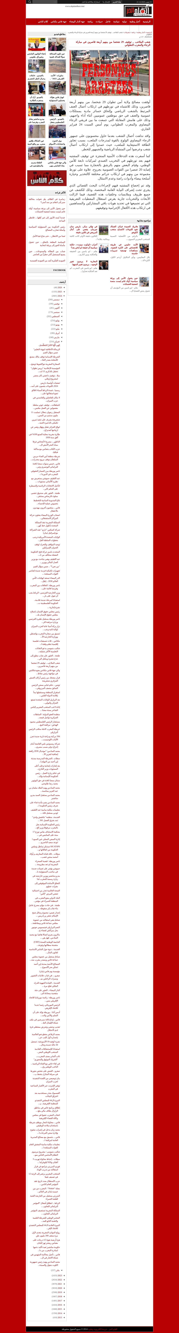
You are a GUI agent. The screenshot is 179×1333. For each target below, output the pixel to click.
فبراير (56, 341)
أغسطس (55, 316)
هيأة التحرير (117, 2)
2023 (59, 1275)
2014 (59, 1313)
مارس (56, 337)
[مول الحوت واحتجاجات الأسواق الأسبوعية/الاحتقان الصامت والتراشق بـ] (57, 131)
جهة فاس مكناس (59, 21)
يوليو (57, 320)
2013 (59, 1317)
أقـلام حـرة (145, 28)
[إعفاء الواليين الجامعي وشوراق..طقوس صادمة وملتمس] (37, 44)
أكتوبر (56, 308)
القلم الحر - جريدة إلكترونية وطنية (102, 1329)
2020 (59, 1288)
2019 (59, 1292)
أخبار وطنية (135, 21)
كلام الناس (43, 21)
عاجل (108, 21)
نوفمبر (56, 304)
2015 (59, 1309)
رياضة (90, 21)
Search (30, 2)
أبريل (57, 333)
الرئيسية (146, 21)
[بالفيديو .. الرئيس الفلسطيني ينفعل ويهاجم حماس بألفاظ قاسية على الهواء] (57, 110)
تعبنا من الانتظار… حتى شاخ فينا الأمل (48, 236)
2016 (59, 1305)
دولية (124, 21)
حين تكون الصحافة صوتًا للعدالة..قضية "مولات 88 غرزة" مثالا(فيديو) (57, 56)
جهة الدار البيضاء (77, 21)
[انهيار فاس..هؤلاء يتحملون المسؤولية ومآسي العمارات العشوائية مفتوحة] (57, 88)
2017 (59, 1301)
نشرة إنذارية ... (53, 607)
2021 (59, 1284)
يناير (57, 1270)
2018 (59, 1296)
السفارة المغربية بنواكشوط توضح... (45, 364)
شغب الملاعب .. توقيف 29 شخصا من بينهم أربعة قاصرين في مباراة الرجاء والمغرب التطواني (113, 43)
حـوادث (99, 21)
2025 (59, 292)
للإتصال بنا (106, 2)
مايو (57, 329)
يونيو (57, 325)
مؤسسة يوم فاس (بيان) (49, 971)
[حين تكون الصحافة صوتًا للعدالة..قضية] (57, 44)
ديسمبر (56, 299)
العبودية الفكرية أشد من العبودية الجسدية (47, 260)
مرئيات (134, 28)
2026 (59, 287)
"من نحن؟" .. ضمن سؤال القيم (46, 566)
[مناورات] (57, 66)
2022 (59, 1280)
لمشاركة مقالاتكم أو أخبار (91, 2)
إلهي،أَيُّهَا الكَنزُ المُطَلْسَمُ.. (49, 345)
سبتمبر (56, 312)
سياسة (116, 21)
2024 (59, 296)
